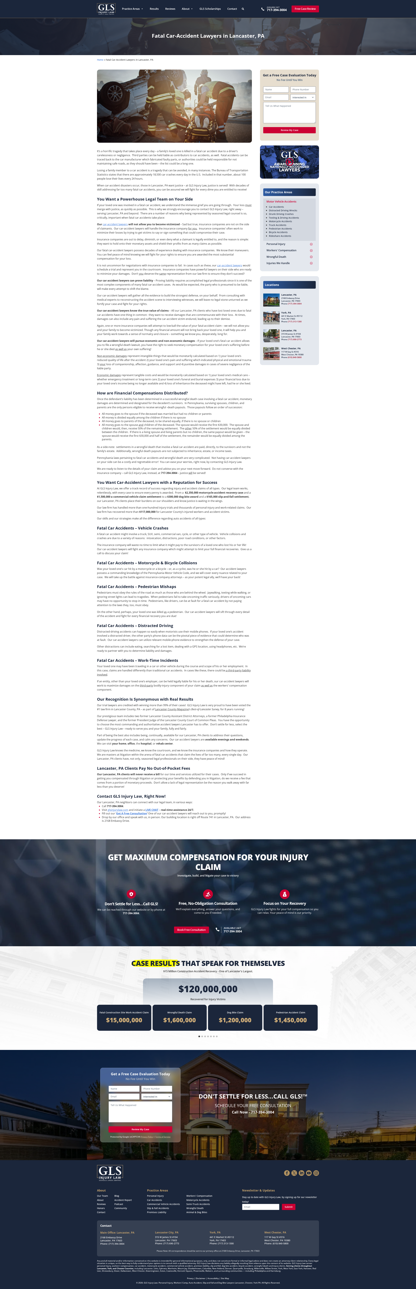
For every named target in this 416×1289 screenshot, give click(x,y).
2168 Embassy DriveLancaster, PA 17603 (111, 1239)
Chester (249, 1282)
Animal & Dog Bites (196, 1212)
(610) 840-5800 (295, 357)
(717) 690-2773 (295, 339)
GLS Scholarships (210, 9)
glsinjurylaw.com (118, 810)
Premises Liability (156, 1212)
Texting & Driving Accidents (284, 217)
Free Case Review (305, 9)
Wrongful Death (195, 1208)
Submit (289, 1206)
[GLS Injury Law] (106, 9)
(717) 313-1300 (295, 321)
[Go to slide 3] (205, 1036)
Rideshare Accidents (280, 235)
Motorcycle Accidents (280, 221)
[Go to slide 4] (208, 1036)
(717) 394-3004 (295, 303)
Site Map (225, 1278)
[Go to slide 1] (199, 1036)
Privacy (190, 1278)
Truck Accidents (277, 225)
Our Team (102, 1195)
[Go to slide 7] (217, 1036)
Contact (232, 9)
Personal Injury (155, 1195)
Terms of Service (162, 1136)
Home (100, 59)
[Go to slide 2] (202, 1036)
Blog (116, 1195)
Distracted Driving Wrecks (283, 210)
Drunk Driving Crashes (281, 214)
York (256, 1282)
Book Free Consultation (191, 930)
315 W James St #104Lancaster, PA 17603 (166, 1239)
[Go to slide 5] (211, 1036)
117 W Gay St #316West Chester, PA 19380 (277, 1239)
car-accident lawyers (115, 224)
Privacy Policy (147, 1136)
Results (154, 9)
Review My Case (289, 130)
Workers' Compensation (199, 1195)
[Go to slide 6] (214, 1036)
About (185, 9)
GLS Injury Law (151, 1282)
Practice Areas (131, 9)
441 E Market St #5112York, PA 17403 (222, 1239)
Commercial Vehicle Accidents (163, 1204)
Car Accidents (276, 206)
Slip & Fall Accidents (158, 1208)
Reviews (170, 9)
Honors (101, 1208)
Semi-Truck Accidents (198, 1204)
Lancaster (239, 1282)
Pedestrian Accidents (280, 228)
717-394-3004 (277, 10)
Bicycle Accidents (278, 232)
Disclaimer (200, 1278)
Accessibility (213, 1278)
